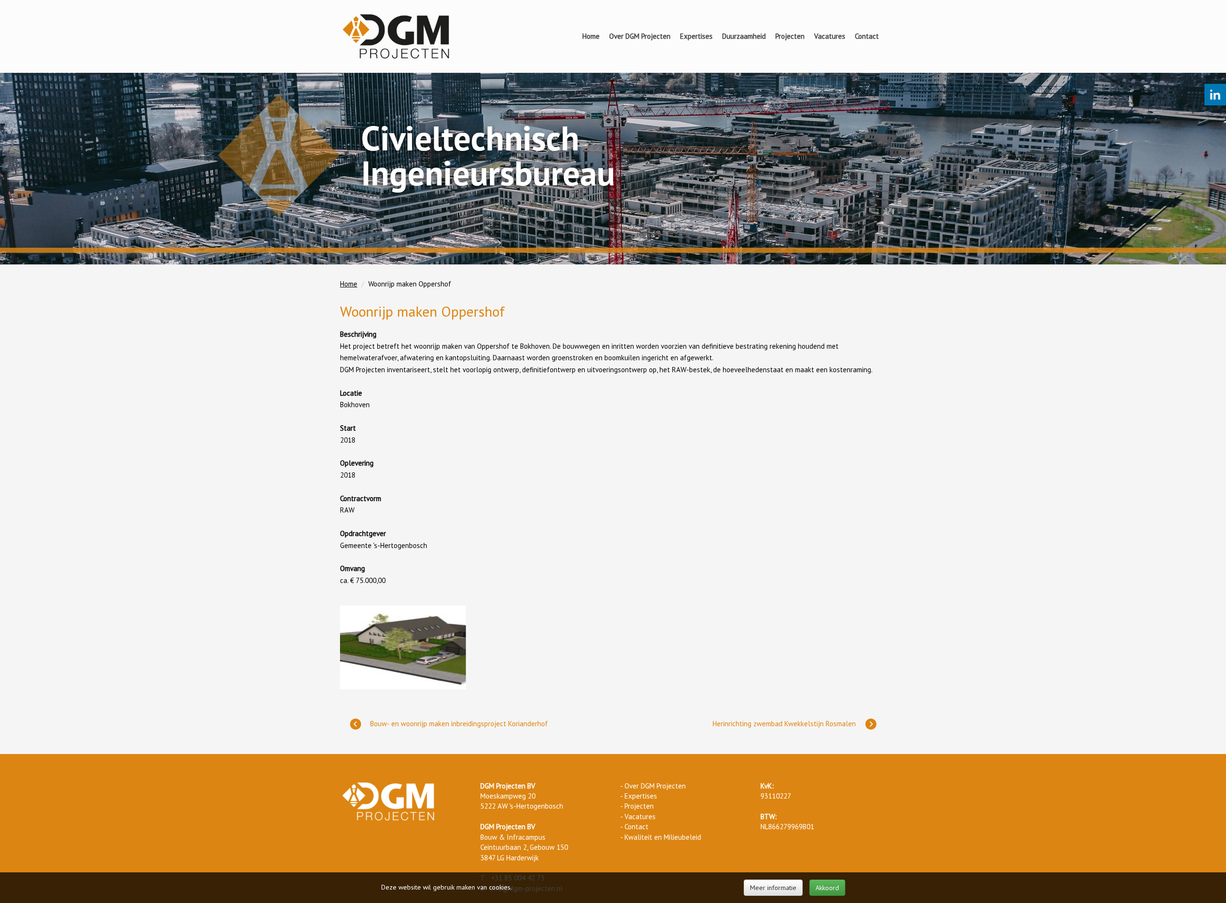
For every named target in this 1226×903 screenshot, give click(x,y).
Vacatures (829, 36)
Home (591, 36)
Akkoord (827, 887)
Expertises (696, 36)
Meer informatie (773, 887)
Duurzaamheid (744, 36)
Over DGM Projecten (639, 36)
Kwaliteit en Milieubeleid (662, 837)
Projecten (790, 36)
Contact (867, 36)
